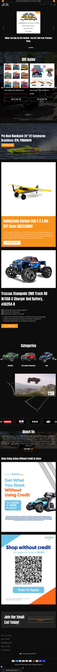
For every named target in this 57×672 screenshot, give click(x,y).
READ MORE (27, 453)
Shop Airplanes (11, 247)
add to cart (15, 104)
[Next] (54, 1)
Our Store (5, 644)
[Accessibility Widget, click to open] (1, 667)
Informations (6, 647)
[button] (26, 52)
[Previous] (3, 1)
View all (28, 119)
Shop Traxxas (8, 330)
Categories (5, 655)
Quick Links (5, 651)
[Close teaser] (23, 668)
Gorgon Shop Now (28, 47)
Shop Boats (6, 150)
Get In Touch (6, 640)
